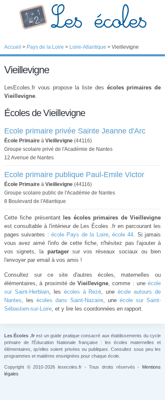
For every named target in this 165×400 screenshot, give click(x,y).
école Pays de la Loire (79, 234)
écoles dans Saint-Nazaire (69, 300)
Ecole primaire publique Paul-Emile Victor (74, 174)
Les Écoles (82, 17)
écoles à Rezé (83, 292)
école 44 (122, 234)
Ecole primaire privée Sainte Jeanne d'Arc (75, 131)
